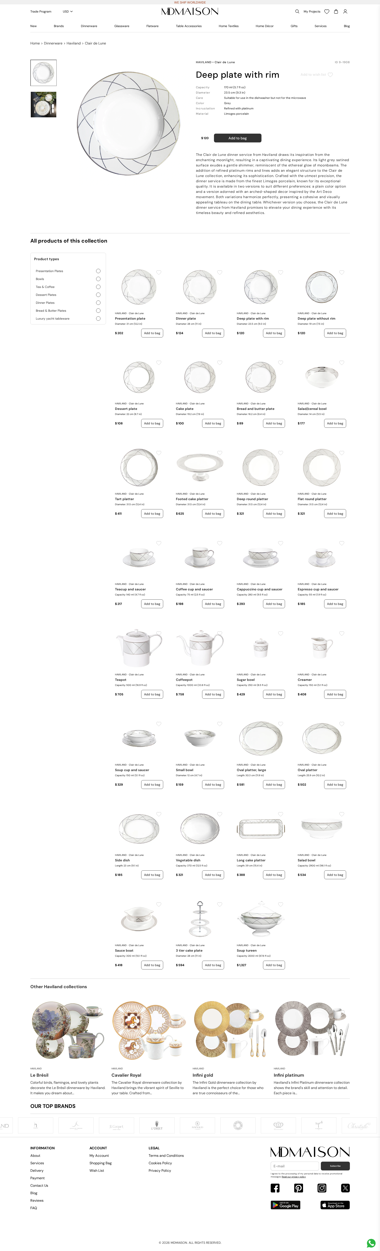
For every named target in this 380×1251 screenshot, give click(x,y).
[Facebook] (275, 1189)
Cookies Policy (160, 1163)
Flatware (152, 26)
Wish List (97, 1170)
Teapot (120, 680)
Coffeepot (184, 680)
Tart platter (124, 499)
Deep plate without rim (316, 318)
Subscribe (335, 1165)
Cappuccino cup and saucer (259, 589)
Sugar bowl (246, 680)
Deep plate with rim (253, 318)
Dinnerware (89, 26)
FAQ (33, 1208)
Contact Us (39, 1185)
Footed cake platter (192, 499)
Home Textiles (229, 26)
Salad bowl (306, 860)
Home (35, 43)
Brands (59, 26)
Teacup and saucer (130, 589)
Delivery (37, 1170)
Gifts (294, 26)
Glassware (121, 26)
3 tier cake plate (189, 950)
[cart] (336, 11)
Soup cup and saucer (132, 770)
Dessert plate (126, 409)
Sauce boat (124, 950)
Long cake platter (251, 860)
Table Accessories (189, 26)
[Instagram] (322, 1189)
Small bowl (184, 770)
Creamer (305, 680)
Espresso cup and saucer (318, 589)
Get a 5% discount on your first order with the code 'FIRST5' (190, 2)
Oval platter (307, 770)
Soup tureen (247, 950)
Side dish (122, 860)
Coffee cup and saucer (194, 589)
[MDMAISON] (190, 11)
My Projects (312, 11)
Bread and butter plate (255, 409)
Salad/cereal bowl (312, 409)
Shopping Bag (101, 1163)
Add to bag (237, 138)
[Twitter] (345, 1189)
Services (321, 26)
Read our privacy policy (294, 1176)
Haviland (74, 43)
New (33, 26)
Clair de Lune (95, 43)
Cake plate (185, 409)
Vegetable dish (188, 860)
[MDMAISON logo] (310, 1152)
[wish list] (326, 11)
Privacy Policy (160, 1170)
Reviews (37, 1200)
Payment (37, 1178)
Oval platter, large (251, 770)
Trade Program (40, 11)
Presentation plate (130, 318)
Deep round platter (252, 499)
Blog (347, 26)
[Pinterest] (298, 1189)
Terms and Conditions (166, 1155)
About (35, 1155)
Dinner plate (186, 318)
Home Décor (265, 26)
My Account (99, 1155)
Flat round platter (312, 499)
